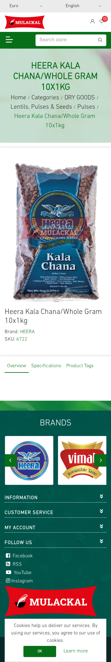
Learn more (76, 651)
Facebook (22, 556)
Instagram (22, 581)
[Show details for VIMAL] (82, 460)
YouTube (22, 572)
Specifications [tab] (46, 366)
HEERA (27, 331)
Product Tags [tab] (80, 366)
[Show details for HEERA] (29, 460)
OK (40, 651)
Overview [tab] (16, 366)
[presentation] (11, 460)
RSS (16, 564)
